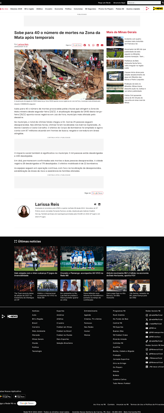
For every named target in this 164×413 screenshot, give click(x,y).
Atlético (39, 9)
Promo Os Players (106, 9)
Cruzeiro (48, 9)
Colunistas (78, 9)
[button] (84, 45)
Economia (59, 9)
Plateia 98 (120, 9)
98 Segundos (90, 9)
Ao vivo (5, 9)
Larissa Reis (23, 44)
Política (68, 9)
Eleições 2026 (16, 9)
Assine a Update (133, 9)
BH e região (29, 9)
